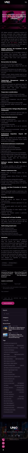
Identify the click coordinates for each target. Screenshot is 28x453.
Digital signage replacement (9, 361)
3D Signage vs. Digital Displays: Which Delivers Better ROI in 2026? (17, 329)
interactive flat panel (8, 372)
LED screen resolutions (8, 396)
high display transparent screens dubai (12, 367)
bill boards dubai (20, 345)
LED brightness (21, 383)
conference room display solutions (11, 352)
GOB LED (22, 365)
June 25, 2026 (15, 333)
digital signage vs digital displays (10, 363)
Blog (5, 320)
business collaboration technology (11, 347)
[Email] (3, 446)
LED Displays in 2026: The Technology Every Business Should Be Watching (16, 336)
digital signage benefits (19, 354)
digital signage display (8, 358)
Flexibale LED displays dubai (9, 365)
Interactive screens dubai (9, 383)
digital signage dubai (19, 358)
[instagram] (12, 436)
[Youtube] (19, 436)
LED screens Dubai (7, 398)
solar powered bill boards (9, 405)
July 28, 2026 (15, 326)
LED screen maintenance (9, 394)
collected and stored (7, 299)
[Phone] (3, 439)
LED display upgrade (8, 392)
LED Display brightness (19, 385)
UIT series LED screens (8, 412)
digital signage (7, 354)
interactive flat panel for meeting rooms (12, 376)
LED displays (14, 42)
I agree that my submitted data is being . (15, 298)
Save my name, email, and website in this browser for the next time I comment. (15, 288)
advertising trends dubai (9, 345)
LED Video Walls (20, 398)
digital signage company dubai (10, 356)
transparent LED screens (9, 407)
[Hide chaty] (3, 450)
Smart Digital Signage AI (9, 403)
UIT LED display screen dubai (9, 409)
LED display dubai (20, 387)
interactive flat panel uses (9, 378)
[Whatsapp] (3, 443)
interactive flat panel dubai (9, 374)
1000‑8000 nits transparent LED (10, 343)
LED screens (21, 396)
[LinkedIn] (15, 436)
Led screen (21, 392)
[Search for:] (14, 313)
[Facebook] (9, 436)
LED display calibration (8, 387)
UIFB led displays (20, 407)
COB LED (22, 347)
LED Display (6, 385)
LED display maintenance (7, 265)
